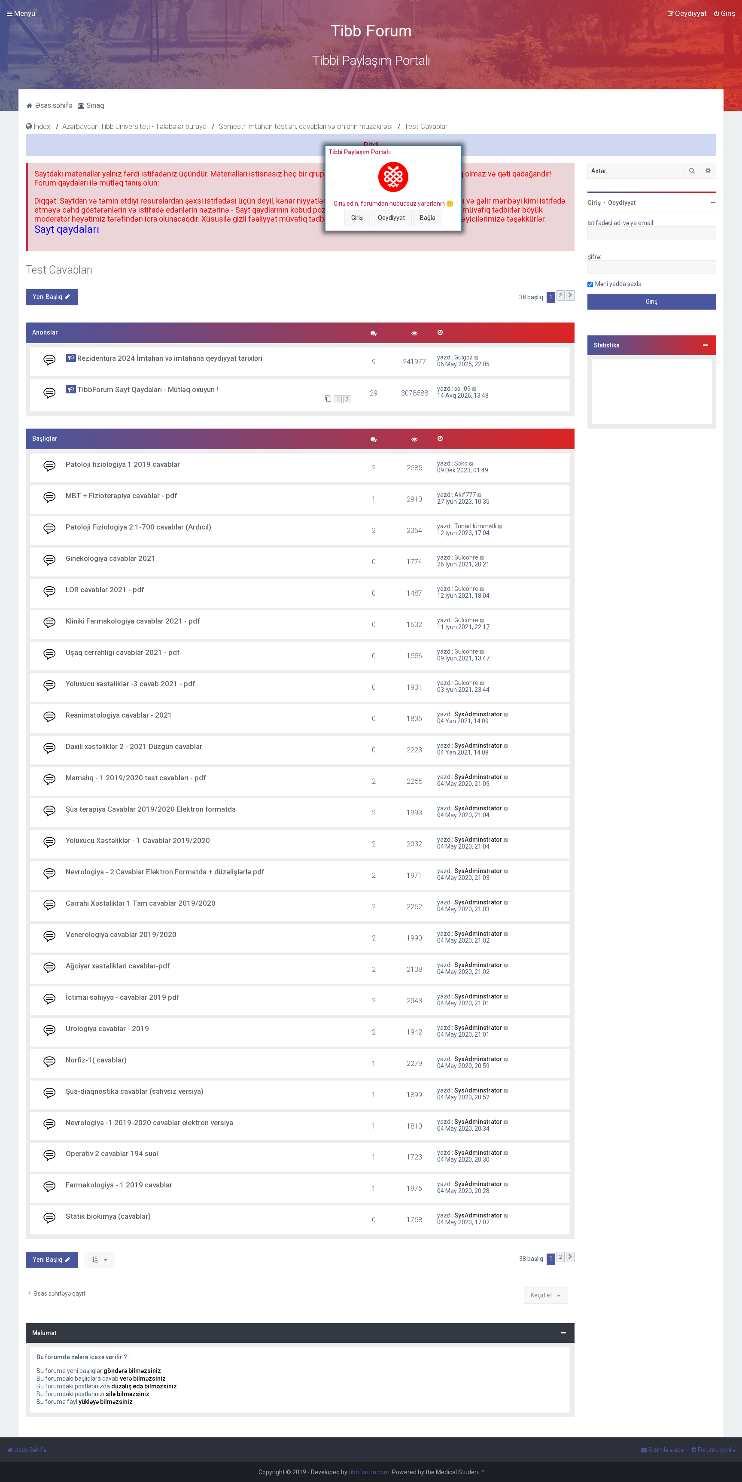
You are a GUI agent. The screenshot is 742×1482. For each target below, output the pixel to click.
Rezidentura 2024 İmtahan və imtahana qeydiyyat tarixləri (169, 358)
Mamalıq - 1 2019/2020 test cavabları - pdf (136, 777)
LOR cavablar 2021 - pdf (105, 589)
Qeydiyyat (391, 217)
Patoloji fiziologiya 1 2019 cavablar (123, 464)
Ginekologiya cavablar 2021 (110, 558)
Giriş (357, 217)
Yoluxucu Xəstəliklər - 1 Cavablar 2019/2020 (138, 840)
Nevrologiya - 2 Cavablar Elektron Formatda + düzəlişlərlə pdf (165, 871)
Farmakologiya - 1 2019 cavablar (119, 1185)
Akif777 (465, 494)
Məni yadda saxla (618, 283)
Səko (461, 463)
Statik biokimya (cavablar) (108, 1216)
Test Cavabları (59, 270)
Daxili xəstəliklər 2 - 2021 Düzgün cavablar (134, 746)
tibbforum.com (369, 1472)
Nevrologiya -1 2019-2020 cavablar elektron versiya (149, 1122)
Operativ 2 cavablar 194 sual (112, 1153)
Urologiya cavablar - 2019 (107, 1028)
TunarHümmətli (475, 526)
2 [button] (560, 295)
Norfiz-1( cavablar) (96, 1060)
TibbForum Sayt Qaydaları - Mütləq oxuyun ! (147, 389)
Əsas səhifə (53, 105)
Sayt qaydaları (66, 229)
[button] (570, 295)
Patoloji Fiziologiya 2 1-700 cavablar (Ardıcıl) (138, 527)
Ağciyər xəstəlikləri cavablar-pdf (118, 966)
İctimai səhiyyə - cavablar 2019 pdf (122, 997)
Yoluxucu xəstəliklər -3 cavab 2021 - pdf (130, 683)
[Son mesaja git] (477, 357)
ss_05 (462, 388)
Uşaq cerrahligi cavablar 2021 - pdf (122, 652)
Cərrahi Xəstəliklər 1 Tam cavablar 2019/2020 (141, 903)
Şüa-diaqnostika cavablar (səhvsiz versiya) (135, 1091)
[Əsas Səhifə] (371, 30)
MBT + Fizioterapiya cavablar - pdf (121, 495)
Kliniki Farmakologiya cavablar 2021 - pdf (133, 621)
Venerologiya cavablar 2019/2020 (121, 934)
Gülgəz (463, 357)
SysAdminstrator (478, 714)
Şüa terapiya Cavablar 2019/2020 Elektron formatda (151, 809)
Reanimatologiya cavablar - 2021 (119, 715)
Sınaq (94, 105)
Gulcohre (466, 557)
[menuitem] (724, 13)
